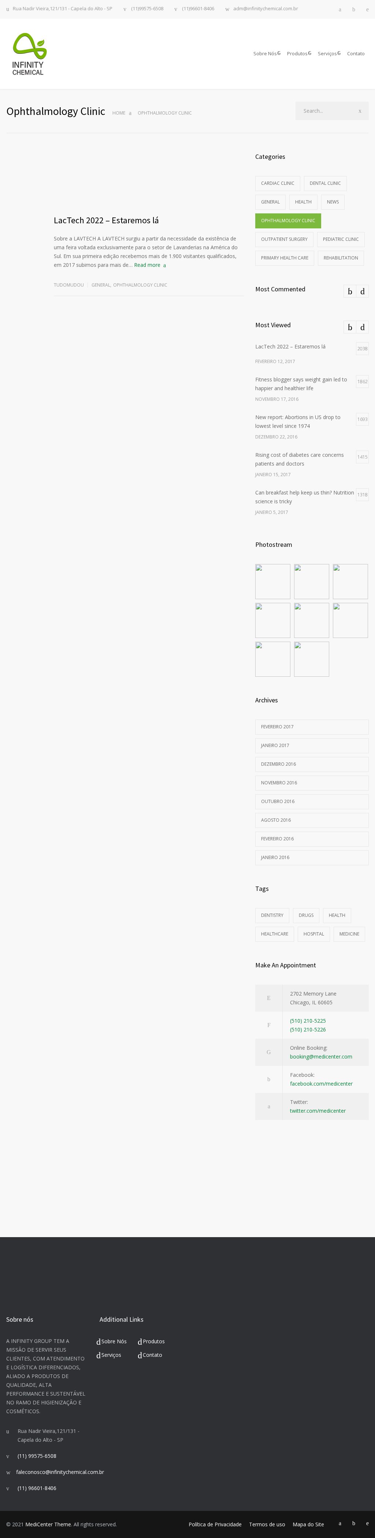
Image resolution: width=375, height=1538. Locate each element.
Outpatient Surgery (284, 239)
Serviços (327, 53)
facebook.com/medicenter (321, 1083)
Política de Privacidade (215, 1524)
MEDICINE (349, 934)
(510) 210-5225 (308, 1020)
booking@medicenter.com (321, 1056)
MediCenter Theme (48, 1524)
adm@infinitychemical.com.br (265, 9)
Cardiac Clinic (277, 183)
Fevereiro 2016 (277, 839)
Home (118, 113)
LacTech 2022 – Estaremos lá (106, 220)
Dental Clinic (325, 183)
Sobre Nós (265, 53)
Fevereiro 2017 (277, 727)
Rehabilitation (341, 258)
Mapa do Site (308, 1524)
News (333, 202)
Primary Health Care (284, 258)
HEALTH (337, 915)
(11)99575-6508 (146, 9)
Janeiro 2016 (275, 857)
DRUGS (306, 915)
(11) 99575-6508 (37, 1455)
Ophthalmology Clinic (140, 285)
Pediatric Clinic (341, 239)
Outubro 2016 (277, 801)
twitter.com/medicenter (318, 1110)
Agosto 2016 (276, 820)
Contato (356, 53)
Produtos (297, 53)
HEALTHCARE (274, 934)
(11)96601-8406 (197, 9)
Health (303, 202)
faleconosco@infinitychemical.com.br (60, 1471)
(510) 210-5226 (308, 1029)
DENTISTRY (272, 915)
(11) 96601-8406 (37, 1488)
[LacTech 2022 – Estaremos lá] (149, 179)
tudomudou (69, 285)
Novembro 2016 (279, 783)
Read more (147, 264)
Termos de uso (267, 1524)
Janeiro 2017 (275, 745)
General (101, 285)
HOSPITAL (314, 934)
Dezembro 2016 (278, 764)
